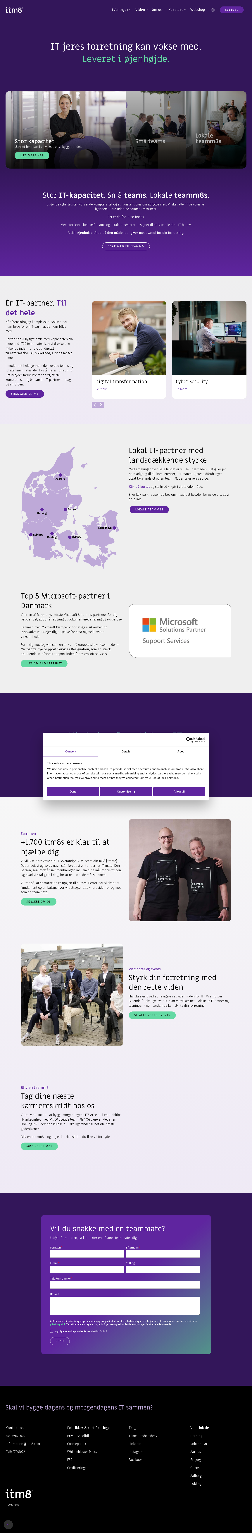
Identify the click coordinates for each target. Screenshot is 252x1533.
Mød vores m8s (39, 1146)
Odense (195, 1468)
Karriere (176, 10)
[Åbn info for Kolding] (52, 533)
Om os (157, 10)
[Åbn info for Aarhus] (65, 509)
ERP (55, 353)
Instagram (136, 1452)
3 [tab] (212, 407)
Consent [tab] (70, 751)
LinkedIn (135, 1444)
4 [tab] (220, 407)
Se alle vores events (152, 1015)
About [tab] (181, 751)
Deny (73, 791)
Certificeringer (77, 1468)
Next (101, 405)
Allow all (179, 791)
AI (31, 353)
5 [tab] (227, 407)
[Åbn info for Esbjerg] (30, 534)
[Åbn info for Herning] (42, 509)
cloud (38, 349)
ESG (70, 1460)
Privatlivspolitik (78, 1436)
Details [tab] (126, 751)
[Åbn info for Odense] (69, 537)
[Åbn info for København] (114, 528)
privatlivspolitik (57, 1324)
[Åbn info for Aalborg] (60, 475)
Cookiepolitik (76, 1444)
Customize (124, 791)
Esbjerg (195, 1460)
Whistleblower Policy (82, 1452)
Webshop (197, 10)
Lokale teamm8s (149, 509)
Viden (140, 10)
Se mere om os (38, 901)
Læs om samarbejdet (44, 663)
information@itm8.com (23, 1444)
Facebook (135, 1460)
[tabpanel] (129, 350)
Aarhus (195, 1452)
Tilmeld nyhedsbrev (143, 1436)
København (198, 1444)
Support (231, 10)
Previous (95, 405)
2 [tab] (205, 407)
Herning (196, 1436)
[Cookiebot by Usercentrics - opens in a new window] (189, 740)
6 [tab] (234, 407)
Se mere (101, 389)
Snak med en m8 (25, 394)
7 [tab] (242, 407)
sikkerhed (42, 353)
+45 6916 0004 (15, 1436)
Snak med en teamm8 (126, 246)
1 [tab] (197, 407)
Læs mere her (32, 155)
